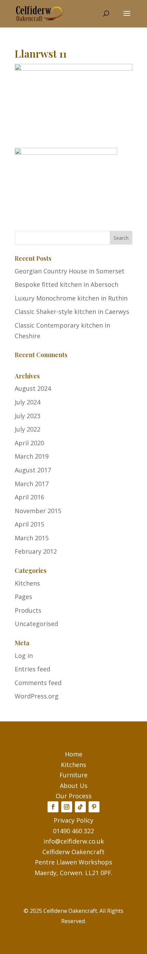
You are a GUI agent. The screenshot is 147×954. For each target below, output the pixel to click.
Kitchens (27, 583)
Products (28, 610)
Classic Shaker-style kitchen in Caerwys (72, 311)
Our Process (74, 796)
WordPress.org (36, 696)
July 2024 (27, 402)
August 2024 (33, 388)
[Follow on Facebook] (53, 806)
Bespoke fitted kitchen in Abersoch (66, 284)
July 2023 (27, 416)
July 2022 (27, 429)
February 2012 (36, 551)
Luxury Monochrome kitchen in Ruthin (71, 298)
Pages (23, 596)
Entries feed (32, 669)
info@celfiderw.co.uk (73, 841)
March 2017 (32, 484)
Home (73, 754)
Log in (24, 655)
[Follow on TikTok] (80, 806)
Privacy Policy (73, 820)
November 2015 (38, 511)
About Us (74, 785)
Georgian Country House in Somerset (69, 271)
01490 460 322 (73, 831)
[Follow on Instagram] (66, 806)
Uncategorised (36, 624)
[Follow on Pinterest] (94, 806)
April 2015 (29, 524)
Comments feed (38, 683)
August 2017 (33, 470)
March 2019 (32, 456)
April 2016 (29, 497)
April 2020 (29, 443)
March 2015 (32, 538)
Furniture (73, 775)
